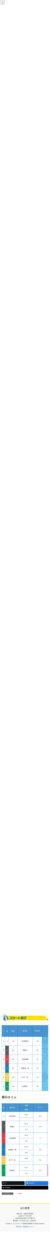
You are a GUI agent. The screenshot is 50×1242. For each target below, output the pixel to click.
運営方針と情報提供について (25, 1226)
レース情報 (18, 1193)
